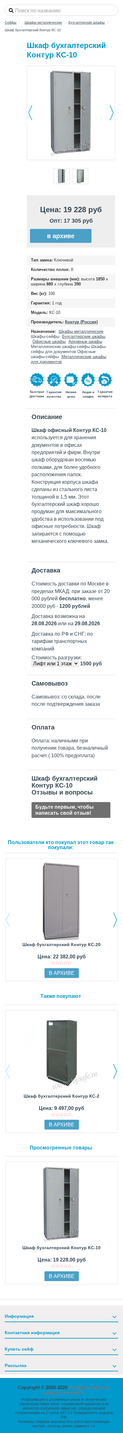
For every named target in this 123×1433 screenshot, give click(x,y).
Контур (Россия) (81, 322)
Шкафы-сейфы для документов (69, 349)
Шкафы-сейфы (45, 336)
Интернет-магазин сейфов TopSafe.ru (76, 1390)
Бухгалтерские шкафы (83, 336)
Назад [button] (30, 113)
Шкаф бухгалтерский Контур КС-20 (61, 944)
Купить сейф (19, 1349)
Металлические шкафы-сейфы (60, 346)
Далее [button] (111, 113)
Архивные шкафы (85, 341)
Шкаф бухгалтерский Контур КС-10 (61, 1247)
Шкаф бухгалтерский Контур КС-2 (61, 1096)
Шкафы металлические (81, 331)
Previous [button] (8, 920)
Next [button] (115, 920)
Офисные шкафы (49, 341)
